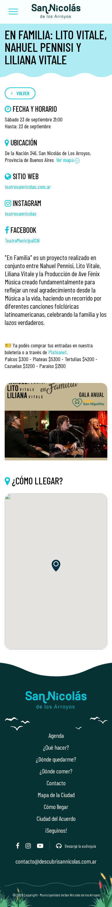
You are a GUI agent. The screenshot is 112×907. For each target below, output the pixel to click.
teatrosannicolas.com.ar (28, 186)
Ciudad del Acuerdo (56, 818)
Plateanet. (58, 352)
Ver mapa (65, 159)
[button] (13, 11)
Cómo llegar (56, 806)
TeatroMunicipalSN (22, 240)
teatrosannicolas (20, 213)
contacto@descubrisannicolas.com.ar (56, 861)
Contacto (56, 783)
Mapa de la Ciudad (56, 794)
